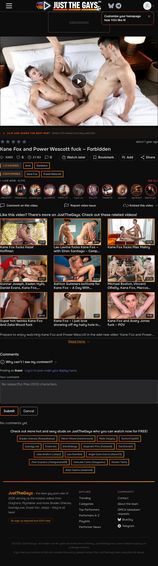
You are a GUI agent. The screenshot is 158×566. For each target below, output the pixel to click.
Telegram (128, 526)
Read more (77, 341)
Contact (123, 498)
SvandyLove (32, 446)
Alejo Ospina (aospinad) (79, 470)
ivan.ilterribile (74, 454)
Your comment (9, 377)
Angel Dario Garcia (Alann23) (105, 454)
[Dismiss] (149, 16)
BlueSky (127, 519)
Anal (27, 165)
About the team (128, 504)
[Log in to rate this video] (13, 141)
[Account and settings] (149, 6)
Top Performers (89, 509)
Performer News (90, 527)
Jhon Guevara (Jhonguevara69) (49, 462)
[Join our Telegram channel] (118, 6)
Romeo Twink (119, 462)
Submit (9, 411)
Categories (86, 504)
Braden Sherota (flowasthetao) (37, 438)
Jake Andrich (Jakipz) (48, 454)
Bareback (42, 165)
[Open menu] (9, 6)
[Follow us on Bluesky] (111, 6)
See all (153, 180)
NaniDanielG (125, 446)
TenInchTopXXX (130, 438)
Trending (85, 498)
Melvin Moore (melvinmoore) (77, 438)
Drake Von (51, 446)
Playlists (84, 521)
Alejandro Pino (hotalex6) (97, 446)
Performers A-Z (89, 515)
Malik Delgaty (107, 438)
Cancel (28, 411)
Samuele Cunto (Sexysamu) (89, 462)
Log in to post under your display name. (51, 370)
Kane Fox (32, 174)
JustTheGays (20, 493)
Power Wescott (52, 174)
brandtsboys (70, 446)
